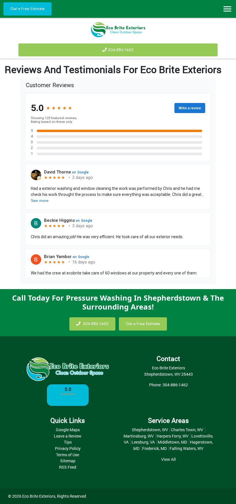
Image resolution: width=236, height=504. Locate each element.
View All (168, 459)
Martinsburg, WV (138, 436)
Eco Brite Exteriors (38, 496)
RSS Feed (67, 467)
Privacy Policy (68, 448)
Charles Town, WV (187, 429)
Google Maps (68, 429)
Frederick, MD (154, 448)
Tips (68, 442)
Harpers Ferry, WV (173, 436)
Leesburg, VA (143, 442)
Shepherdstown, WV (150, 429)
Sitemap (67, 460)
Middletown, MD (172, 442)
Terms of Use (67, 454)
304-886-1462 (121, 50)
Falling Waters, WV (186, 448)
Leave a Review (67, 436)
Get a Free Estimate (27, 9)
